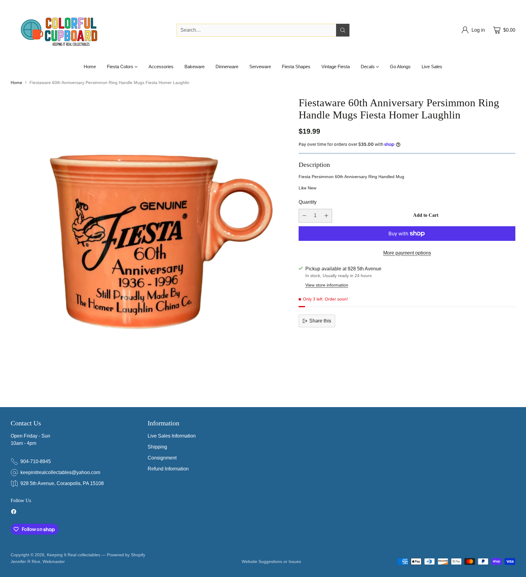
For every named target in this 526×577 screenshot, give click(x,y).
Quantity (308, 202)
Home (16, 82)
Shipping (157, 446)
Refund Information (168, 468)
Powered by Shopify (126, 554)
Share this (320, 320)
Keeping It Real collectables (73, 554)
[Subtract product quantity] (304, 215)
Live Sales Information (172, 435)
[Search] (342, 30)
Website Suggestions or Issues (271, 561)
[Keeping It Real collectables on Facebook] (13, 512)
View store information (326, 285)
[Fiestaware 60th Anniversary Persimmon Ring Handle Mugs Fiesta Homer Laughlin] (149, 235)
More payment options (407, 252)
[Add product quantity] (326, 215)
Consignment (162, 457)
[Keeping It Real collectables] (64, 30)
